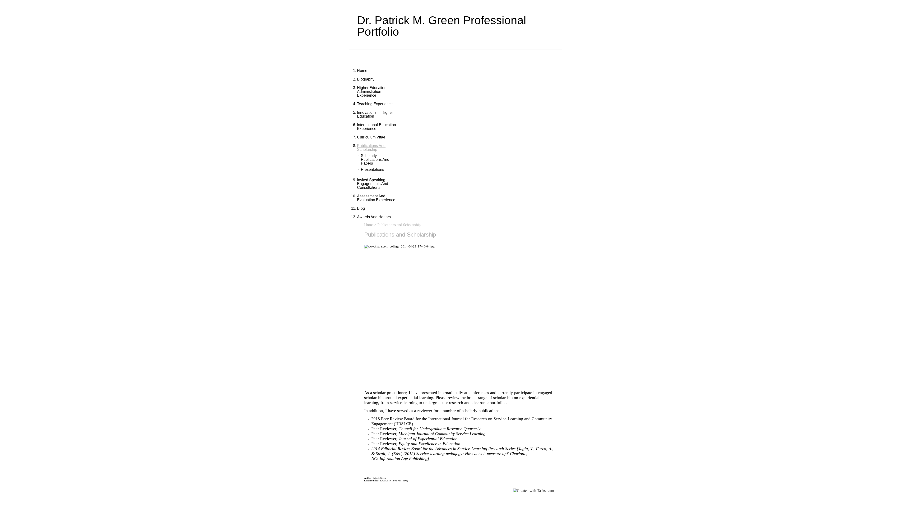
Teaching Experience (375, 104)
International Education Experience (376, 127)
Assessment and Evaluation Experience (376, 198)
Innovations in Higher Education (375, 114)
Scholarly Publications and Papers (375, 159)
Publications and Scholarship (371, 148)
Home (362, 71)
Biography (365, 79)
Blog (361, 208)
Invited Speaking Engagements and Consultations (372, 184)
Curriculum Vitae (371, 137)
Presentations (372, 169)
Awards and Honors (374, 217)
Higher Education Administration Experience (371, 91)
